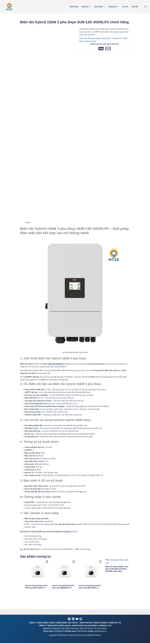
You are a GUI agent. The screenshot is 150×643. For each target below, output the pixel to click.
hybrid (86, 41)
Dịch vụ (85, 7)
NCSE (68, 532)
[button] (90, 7)
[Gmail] (80, 619)
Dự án (125, 7)
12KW (124, 38)
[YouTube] (77, 619)
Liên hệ (135, 7)
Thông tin (112, 7)
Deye (81, 41)
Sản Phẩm (98, 7)
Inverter (93, 41)
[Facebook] (69, 619)
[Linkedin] (73, 619)
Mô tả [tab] (27, 222)
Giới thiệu (74, 7)
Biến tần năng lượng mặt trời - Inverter (103, 38)
